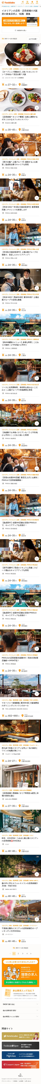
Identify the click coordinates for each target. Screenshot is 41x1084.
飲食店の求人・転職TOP (9, 6)
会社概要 (21, 1081)
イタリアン (20, 6)
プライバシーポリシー (7, 1081)
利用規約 (15, 1081)
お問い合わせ (28, 1081)
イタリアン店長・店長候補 (31, 6)
